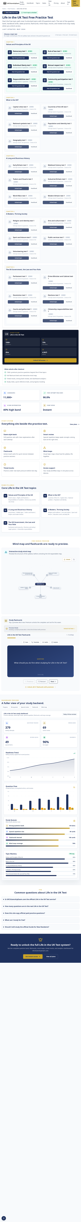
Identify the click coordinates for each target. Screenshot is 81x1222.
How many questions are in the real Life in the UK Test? (26, 906)
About (63, 3)
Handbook (30, 3)
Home (4, 9)
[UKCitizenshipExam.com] (11, 3)
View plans (73, 424)
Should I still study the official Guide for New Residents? (27, 927)
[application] (40, 768)
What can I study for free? (15, 920)
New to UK (50, 3)
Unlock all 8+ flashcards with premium (40, 687)
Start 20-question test (18, 58)
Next (52, 681)
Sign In (68, 3)
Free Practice (11, 9)
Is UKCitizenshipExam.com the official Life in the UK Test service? (30, 899)
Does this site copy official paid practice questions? (25, 913)
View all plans (51, 956)
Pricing (56, 3)
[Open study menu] (4, 1218)
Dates (44, 3)
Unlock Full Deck (68, 628)
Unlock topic (18, 113)
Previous (30, 681)
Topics (38, 3)
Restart (43, 681)
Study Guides (22, 3)
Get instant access (31, 956)
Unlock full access (39, 360)
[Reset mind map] (74, 559)
